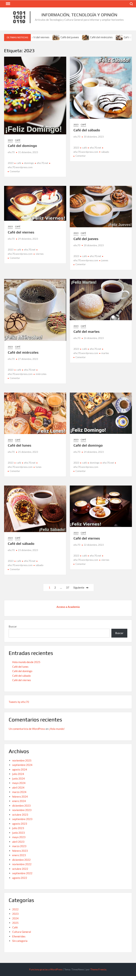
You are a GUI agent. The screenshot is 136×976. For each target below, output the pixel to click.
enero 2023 (19, 855)
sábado (105, 151)
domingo (29, 162)
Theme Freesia (98, 969)
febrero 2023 (20, 850)
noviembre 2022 (22, 864)
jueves (104, 260)
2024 (15, 918)
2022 (15, 909)
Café (17, 140)
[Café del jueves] (41, 37)
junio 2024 (18, 778)
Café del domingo (22, 146)
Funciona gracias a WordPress (46, 969)
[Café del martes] (104, 37)
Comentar (15, 171)
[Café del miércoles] (70, 37)
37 (67, 587)
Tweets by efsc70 (19, 701)
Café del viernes (21, 232)
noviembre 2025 (22, 760)
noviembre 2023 (22, 810)
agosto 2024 (19, 769)
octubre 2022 (20, 868)
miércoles (41, 373)
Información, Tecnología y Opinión (79, 14)
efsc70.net (42, 162)
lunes (38, 466)
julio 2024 (18, 773)
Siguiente (78, 587)
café (18, 162)
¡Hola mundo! (57, 728)
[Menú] (7, 3)
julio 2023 (18, 828)
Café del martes (117, 37)
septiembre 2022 (22, 873)
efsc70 (11, 152)
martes (105, 353)
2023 (10, 140)
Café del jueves (54, 37)
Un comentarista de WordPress (27, 728)
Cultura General (21, 931)
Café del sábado (86, 130)
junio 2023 (18, 832)
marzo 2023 (19, 846)
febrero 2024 (20, 796)
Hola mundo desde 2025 (26, 662)
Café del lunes (19, 445)
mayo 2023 (19, 837)
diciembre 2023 (21, 805)
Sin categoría (19, 940)
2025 (15, 922)
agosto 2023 (19, 823)
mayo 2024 (19, 782)
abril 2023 (18, 841)
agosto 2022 (19, 877)
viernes (40, 253)
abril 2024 (18, 787)
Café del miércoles (86, 37)
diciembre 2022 (21, 859)
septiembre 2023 (22, 819)
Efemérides (19, 936)
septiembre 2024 (22, 764)
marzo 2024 (19, 792)
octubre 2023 (20, 814)
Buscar (13, 626)
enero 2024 (19, 801)
